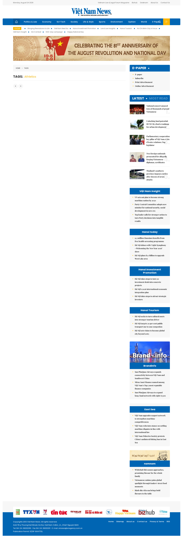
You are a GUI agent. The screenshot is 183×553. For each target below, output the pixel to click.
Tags (26, 68)
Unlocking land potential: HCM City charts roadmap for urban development (157, 124)
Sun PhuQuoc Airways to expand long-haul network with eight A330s (150, 394)
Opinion (132, 21)
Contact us (142, 521)
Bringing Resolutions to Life (38, 28)
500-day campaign (54, 32)
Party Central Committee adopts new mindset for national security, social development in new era (151, 207)
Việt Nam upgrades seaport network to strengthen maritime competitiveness (150, 418)
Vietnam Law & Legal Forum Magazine (113, 2)
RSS (168, 521)
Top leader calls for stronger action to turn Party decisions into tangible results (151, 217)
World (144, 21)
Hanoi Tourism (126, 28)
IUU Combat (36, 32)
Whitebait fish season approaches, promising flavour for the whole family (149, 472)
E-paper (139, 68)
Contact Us (165, 2)
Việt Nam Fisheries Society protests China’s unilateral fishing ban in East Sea (150, 439)
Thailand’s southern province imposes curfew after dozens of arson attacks (157, 175)
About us (130, 521)
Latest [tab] (138, 98)
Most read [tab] (158, 98)
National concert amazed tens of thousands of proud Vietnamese (157, 109)
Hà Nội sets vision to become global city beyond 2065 (150, 332)
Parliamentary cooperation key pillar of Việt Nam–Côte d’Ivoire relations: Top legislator (158, 140)
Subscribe (139, 78)
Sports (102, 21)
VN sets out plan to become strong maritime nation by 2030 (149, 199)
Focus (17, 28)
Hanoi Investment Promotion (84, 28)
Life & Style (88, 21)
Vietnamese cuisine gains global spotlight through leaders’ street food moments (151, 483)
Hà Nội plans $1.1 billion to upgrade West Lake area (149, 257)
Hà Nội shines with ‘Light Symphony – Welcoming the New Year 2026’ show (150, 248)
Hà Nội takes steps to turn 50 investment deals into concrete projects (148, 282)
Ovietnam (144, 2)
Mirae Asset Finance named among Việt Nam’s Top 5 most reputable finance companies (150, 385)
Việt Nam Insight (20, 32)
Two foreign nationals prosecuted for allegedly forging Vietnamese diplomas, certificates (156, 158)
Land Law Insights (108, 28)
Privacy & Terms (157, 521)
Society (74, 21)
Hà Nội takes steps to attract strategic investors (150, 298)
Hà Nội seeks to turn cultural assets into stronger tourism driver (149, 318)
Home (18, 68)
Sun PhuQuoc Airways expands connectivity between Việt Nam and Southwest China (150, 375)
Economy (46, 21)
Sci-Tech (61, 21)
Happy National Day (75, 32)
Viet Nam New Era (61, 28)
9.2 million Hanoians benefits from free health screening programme (150, 240)
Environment (117, 21)
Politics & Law (30, 21)
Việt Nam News (91, 12)
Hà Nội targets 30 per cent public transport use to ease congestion (149, 325)
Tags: (18, 76)
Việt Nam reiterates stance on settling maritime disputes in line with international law (151, 429)
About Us (154, 2)
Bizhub (134, 2)
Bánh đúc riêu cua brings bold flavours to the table (147, 492)
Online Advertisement (144, 86)
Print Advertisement (143, 82)
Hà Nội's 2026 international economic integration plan (151, 291)
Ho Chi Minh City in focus (147, 28)
